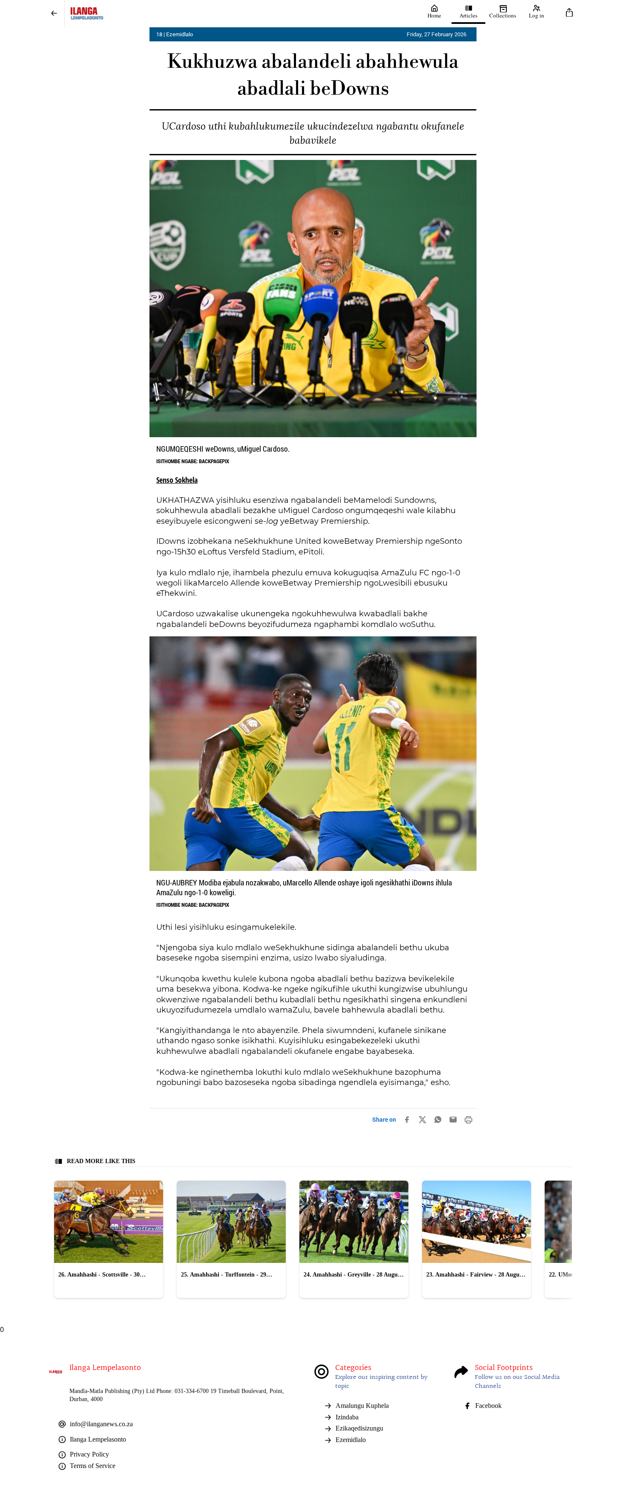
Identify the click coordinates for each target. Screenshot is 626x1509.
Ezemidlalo (351, 1439)
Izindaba (347, 1417)
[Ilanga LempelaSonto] (241, 13)
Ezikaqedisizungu (359, 1428)
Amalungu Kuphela (362, 1405)
